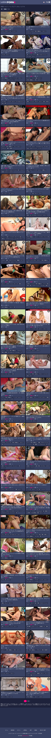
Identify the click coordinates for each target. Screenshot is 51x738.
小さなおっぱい (39, 511)
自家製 (11, 148)
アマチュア (4, 148)
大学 (28, 604)
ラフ (3, 262)
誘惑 (28, 101)
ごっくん (30, 54)
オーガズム (29, 56)
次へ (28, 701)
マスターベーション (43, 54)
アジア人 (3, 54)
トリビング (22, 170)
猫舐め (3, 171)
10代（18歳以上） (38, 31)
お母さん (47, 101)
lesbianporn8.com (25, 735)
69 (18, 170)
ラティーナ (17, 236)
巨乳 (36, 79)
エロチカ (16, 79)
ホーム (6, 730)
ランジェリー (39, 215)
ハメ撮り (7, 236)
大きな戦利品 (33, 512)
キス (10, 31)
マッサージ (14, 31)
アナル (28, 31)
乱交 (3, 103)
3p (27, 54)
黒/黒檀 (41, 626)
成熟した (44, 170)
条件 (31, 730)
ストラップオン (7, 262)
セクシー (7, 31)
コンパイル (17, 238)
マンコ (3, 31)
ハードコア (15, 78)
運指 (37, 54)
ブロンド (20, 78)
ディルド (32, 31)
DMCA (35, 730)
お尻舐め (28, 512)
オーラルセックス (19, 101)
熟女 (44, 101)
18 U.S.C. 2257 (43, 730)
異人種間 (28, 626)
